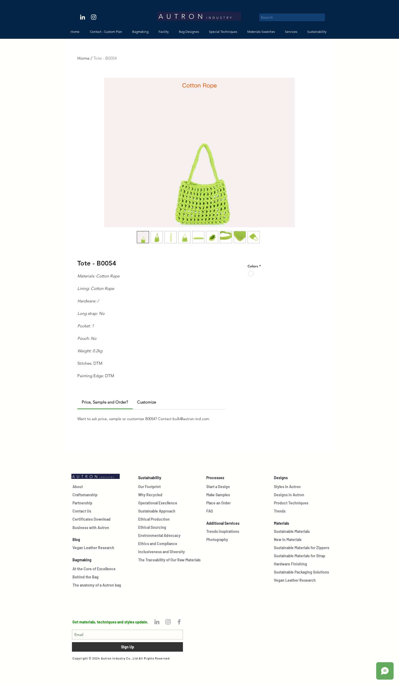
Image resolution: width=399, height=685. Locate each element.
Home (83, 58)
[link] (105, 402)
